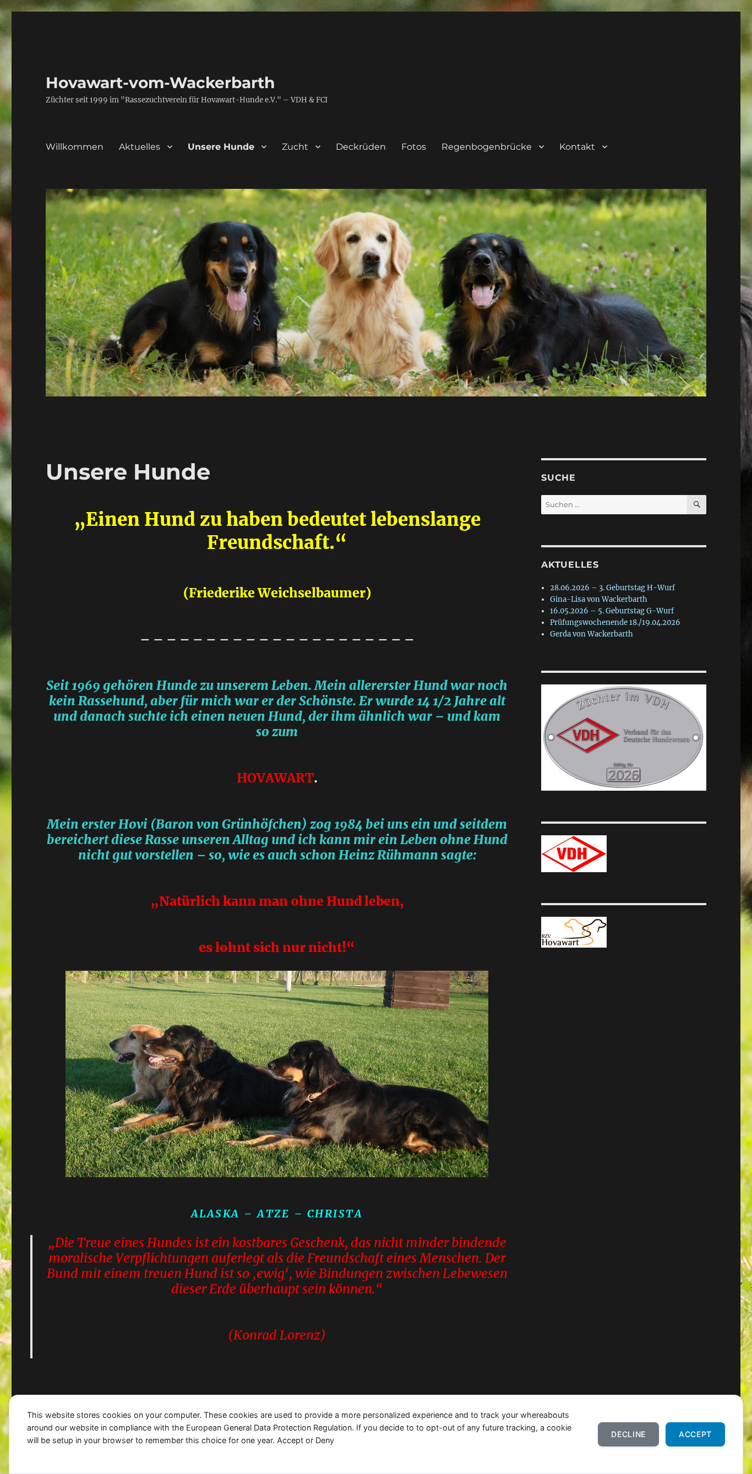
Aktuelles (139, 147)
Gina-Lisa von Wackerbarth (598, 599)
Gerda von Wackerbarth (591, 634)
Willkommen (74, 147)
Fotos (413, 147)
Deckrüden (361, 147)
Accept (695, 1434)
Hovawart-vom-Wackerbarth (160, 82)
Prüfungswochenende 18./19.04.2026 (615, 622)
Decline (628, 1434)
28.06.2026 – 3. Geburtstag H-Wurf (612, 587)
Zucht (295, 147)
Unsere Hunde (221, 147)
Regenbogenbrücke (487, 147)
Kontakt (577, 147)
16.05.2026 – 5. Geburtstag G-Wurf (612, 611)
